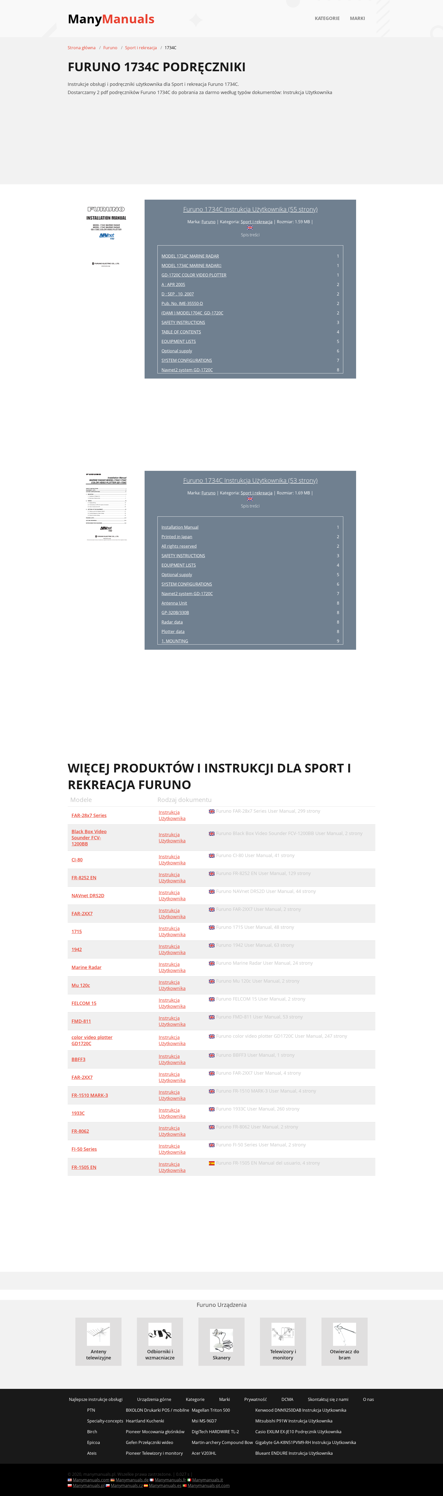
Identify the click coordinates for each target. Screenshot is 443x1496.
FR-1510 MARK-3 (90, 1095)
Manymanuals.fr (170, 1480)
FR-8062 (80, 1131)
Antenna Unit (174, 603)
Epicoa (93, 1442)
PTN (91, 1410)
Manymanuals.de (132, 1480)
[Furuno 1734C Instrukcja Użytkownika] (106, 289)
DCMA (287, 1399)
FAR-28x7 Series (89, 815)
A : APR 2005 (173, 284)
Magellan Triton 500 (211, 1410)
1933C (78, 1113)
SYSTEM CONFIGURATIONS (187, 360)
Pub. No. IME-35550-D (182, 303)
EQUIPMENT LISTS (179, 341)
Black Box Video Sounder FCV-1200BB (89, 837)
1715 (77, 931)
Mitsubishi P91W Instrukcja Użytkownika (294, 1421)
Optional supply (177, 351)
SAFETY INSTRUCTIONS (183, 322)
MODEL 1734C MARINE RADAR (192, 265)
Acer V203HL (204, 1453)
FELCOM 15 (84, 1003)
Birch (92, 1431)
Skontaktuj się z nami (328, 1399)
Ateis (92, 1453)
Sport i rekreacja (257, 222)
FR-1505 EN (84, 1167)
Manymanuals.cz (127, 1485)
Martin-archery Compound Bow (222, 1442)
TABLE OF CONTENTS (181, 332)
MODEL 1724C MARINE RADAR (190, 256)
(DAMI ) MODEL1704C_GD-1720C (192, 313)
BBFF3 (78, 1059)
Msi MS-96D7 (204, 1421)
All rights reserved (179, 546)
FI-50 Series (84, 1149)
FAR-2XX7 (82, 913)
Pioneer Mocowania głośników (155, 1431)
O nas (368, 1399)
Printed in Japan (177, 537)
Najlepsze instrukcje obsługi (96, 1399)
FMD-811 (81, 1021)
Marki (357, 18)
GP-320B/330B (175, 612)
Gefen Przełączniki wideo (149, 1442)
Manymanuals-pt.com (209, 1485)
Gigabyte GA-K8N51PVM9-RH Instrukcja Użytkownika (305, 1442)
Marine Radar (87, 967)
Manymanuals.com (91, 1480)
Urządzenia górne (154, 1399)
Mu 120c (81, 985)
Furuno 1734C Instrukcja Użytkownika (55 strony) (250, 209)
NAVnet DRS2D (88, 895)
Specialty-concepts (105, 1421)
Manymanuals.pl (89, 1485)
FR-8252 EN (84, 877)
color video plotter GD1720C (92, 1040)
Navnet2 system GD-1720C (187, 370)
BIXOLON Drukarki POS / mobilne (157, 1410)
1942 (77, 949)
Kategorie (327, 18)
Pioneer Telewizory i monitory (154, 1453)
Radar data (172, 622)
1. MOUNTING (175, 641)
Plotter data (173, 631)
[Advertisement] (221, 143)
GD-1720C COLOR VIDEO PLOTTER (194, 275)
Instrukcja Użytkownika (172, 815)
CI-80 (77, 860)
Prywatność (255, 1399)
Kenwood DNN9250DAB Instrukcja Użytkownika (300, 1410)
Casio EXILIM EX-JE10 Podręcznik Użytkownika (298, 1431)
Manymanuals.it (207, 1480)
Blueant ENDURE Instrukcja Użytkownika (294, 1453)
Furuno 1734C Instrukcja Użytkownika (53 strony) (250, 480)
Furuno (209, 222)
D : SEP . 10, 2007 (178, 294)
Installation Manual (180, 527)
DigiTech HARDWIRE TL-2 (215, 1431)
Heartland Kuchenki (145, 1421)
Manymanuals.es (165, 1485)
